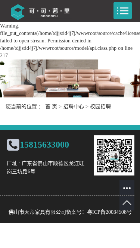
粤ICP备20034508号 (109, 212)
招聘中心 (73, 106)
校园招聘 (100, 106)
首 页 (51, 106)
